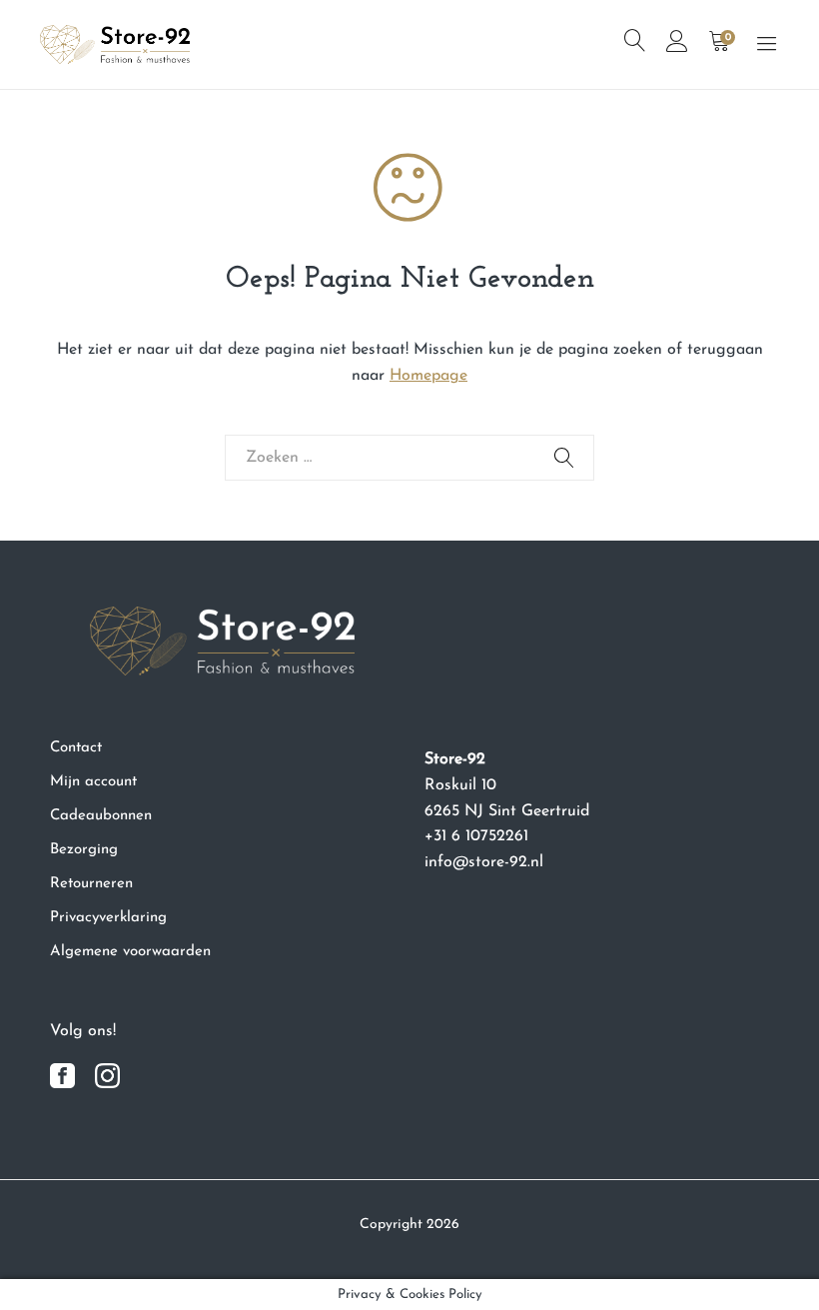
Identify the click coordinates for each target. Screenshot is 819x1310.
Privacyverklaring (108, 917)
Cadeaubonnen (101, 815)
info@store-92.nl (483, 862)
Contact (76, 747)
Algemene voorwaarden (130, 951)
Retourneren (91, 883)
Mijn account (93, 781)
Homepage (428, 376)
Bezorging (84, 849)
